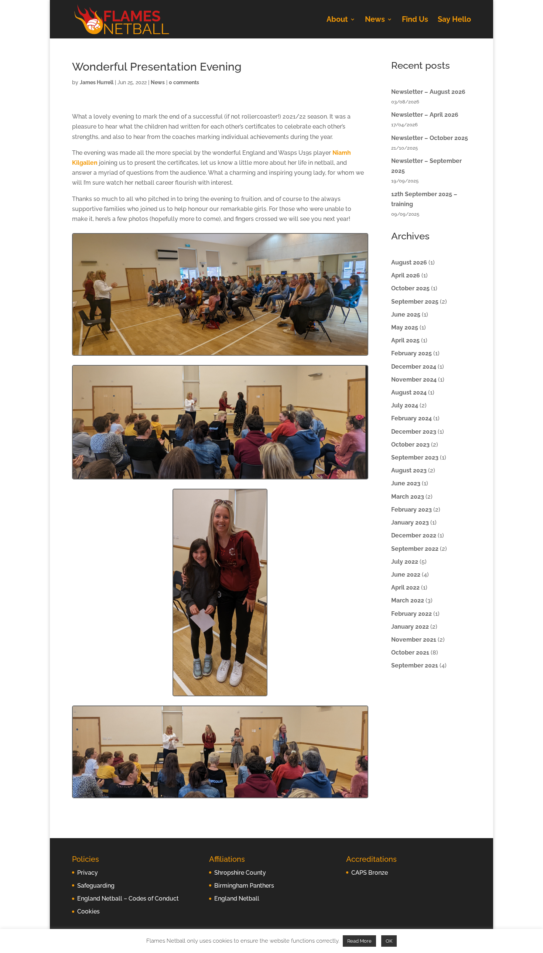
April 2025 (405, 340)
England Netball (236, 898)
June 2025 (405, 314)
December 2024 (413, 366)
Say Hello (454, 20)
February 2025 (411, 353)
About (337, 20)
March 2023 (407, 496)
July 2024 (404, 405)
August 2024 (409, 392)
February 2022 (411, 613)
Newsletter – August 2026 (428, 91)
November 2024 (414, 379)
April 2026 (405, 275)
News (375, 20)
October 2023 (410, 444)
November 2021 (413, 639)
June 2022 (405, 574)
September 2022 (414, 548)
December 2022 (413, 535)
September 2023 (414, 457)
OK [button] (389, 941)
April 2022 (405, 587)
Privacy (87, 872)
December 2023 (413, 431)
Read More (359, 941)
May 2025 (404, 327)
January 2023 (410, 522)
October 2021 (410, 652)
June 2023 (405, 483)
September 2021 (414, 665)
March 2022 (407, 600)
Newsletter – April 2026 (424, 114)
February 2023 (411, 509)
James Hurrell (96, 82)
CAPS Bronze (369, 872)
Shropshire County (240, 872)
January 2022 (410, 626)
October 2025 (410, 288)
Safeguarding (96, 885)
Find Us (415, 20)
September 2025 (414, 301)
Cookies (88, 911)
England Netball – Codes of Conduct (128, 898)
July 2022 (404, 561)
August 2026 (409, 262)
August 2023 (409, 470)
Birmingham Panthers (244, 885)
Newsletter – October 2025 (429, 137)
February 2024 (411, 418)
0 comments (184, 82)
